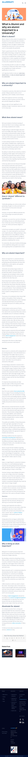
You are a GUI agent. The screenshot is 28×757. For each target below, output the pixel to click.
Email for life (13, 710)
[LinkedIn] (23, 722)
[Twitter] (23, 719)
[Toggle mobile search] (22, 3)
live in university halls (19, 391)
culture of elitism (18, 512)
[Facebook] (20, 720)
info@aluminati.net (23, 699)
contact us (9, 629)
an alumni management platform (18, 597)
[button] (3, 653)
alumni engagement (11, 335)
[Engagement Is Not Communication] (7, 650)
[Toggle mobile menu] (25, 3)
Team (4, 701)
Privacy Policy (4, 731)
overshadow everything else (9, 437)
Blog (3, 699)
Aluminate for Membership (14, 699)
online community (16, 623)
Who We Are (5, 694)
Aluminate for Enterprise (14, 695)
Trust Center (4, 733)
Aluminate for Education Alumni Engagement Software (14, 705)
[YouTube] (20, 722)
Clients (4, 696)
